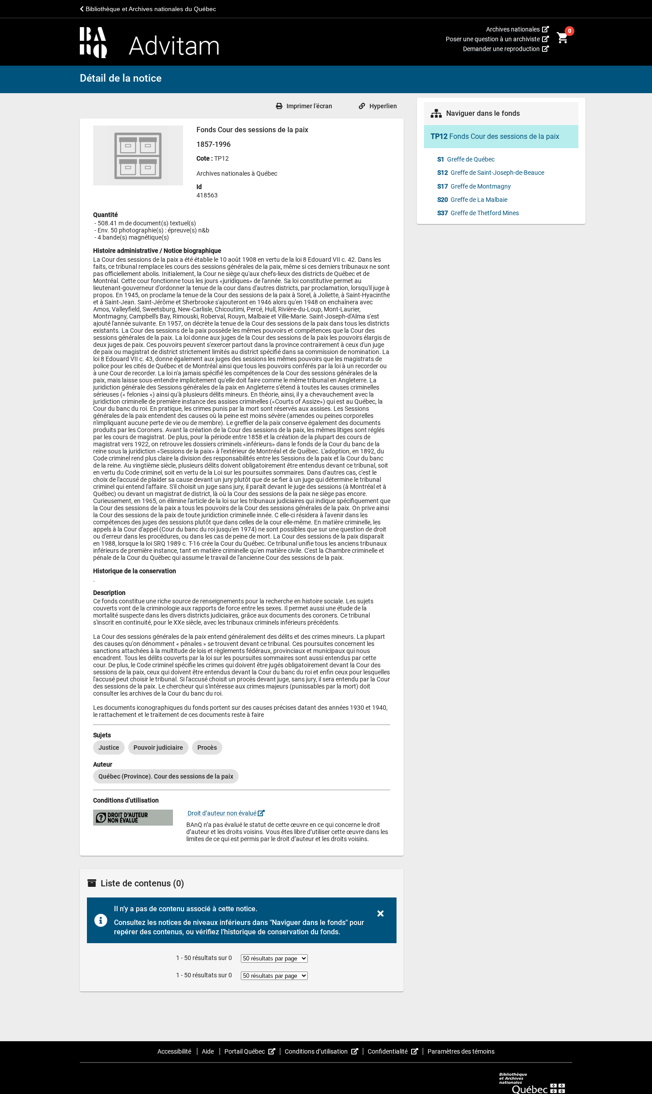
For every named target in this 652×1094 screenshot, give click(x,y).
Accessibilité (174, 1051)
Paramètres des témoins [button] (461, 1051)
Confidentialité (395, 1051)
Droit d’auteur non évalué (222, 813)
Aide (208, 1051)
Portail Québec (252, 1051)
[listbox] (241, 747)
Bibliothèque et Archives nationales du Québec (150, 8)
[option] (109, 747)
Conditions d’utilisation (324, 1051)
